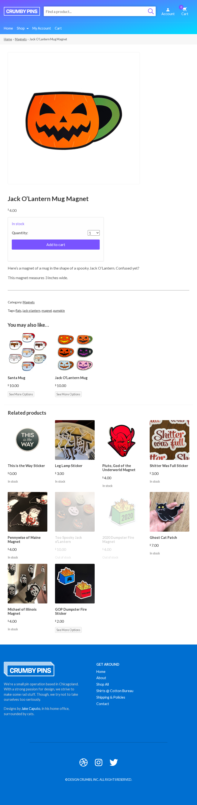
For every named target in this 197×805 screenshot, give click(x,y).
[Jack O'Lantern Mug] (75, 352)
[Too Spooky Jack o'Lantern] (75, 512)
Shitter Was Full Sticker (169, 466)
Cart (184, 11)
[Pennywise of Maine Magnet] (27, 512)
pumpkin (59, 311)
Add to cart (55, 244)
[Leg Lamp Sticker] (75, 440)
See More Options (21, 394)
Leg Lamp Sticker (68, 466)
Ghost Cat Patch (163, 537)
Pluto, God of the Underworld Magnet (118, 468)
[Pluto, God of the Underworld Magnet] (122, 440)
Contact (102, 704)
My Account (41, 28)
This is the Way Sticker (26, 466)
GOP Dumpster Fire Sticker (71, 611)
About (101, 678)
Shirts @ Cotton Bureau (114, 691)
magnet (47, 311)
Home (8, 28)
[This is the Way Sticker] (27, 440)
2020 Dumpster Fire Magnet (118, 539)
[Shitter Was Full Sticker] (169, 440)
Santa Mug (16, 378)
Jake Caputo (30, 709)
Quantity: (20, 233)
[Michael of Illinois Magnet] (27, 583)
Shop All (102, 684)
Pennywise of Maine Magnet (24, 539)
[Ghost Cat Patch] (169, 512)
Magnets (21, 39)
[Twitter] (113, 762)
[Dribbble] (83, 762)
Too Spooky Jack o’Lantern (68, 539)
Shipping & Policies (110, 697)
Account (168, 14)
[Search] (151, 11)
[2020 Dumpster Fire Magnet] (122, 512)
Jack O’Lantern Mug (71, 378)
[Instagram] (99, 762)
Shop (21, 28)
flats (18, 311)
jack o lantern (31, 311)
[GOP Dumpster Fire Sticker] (75, 583)
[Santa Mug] (27, 352)
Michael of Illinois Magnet (22, 611)
